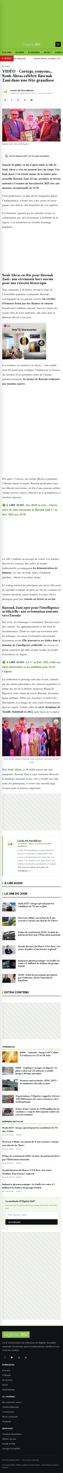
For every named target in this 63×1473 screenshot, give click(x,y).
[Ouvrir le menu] (58, 44)
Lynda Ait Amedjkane (22, 90)
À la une (6, 52)
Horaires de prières (12, 1434)
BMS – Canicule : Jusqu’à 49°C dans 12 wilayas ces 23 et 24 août (39, 1054)
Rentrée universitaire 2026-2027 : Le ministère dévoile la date (39, 1082)
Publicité (6, 1421)
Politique (6, 1375)
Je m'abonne (14, 1222)
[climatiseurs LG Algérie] (31, 341)
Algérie (19, 52)
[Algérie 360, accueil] (31, 44)
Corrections (8, 1411)
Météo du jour (9, 1438)
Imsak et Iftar (8, 1443)
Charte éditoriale (10, 1407)
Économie (34, 52)
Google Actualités (11, 1448)
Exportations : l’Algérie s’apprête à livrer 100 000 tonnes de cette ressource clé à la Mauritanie (38, 1099)
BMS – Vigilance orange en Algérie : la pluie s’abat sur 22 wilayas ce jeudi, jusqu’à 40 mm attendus (36, 1071)
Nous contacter (10, 1416)
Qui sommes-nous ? (12, 1402)
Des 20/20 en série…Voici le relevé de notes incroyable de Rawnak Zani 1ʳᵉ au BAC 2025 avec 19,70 (29, 509)
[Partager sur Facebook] (11, 100)
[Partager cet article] (5, 100)
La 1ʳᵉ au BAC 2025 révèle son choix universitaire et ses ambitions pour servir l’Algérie (31, 666)
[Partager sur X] (18, 100)
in (26, 1357)
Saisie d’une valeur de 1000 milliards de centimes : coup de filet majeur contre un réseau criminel (37, 1112)
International (8, 1389)
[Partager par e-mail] (31, 100)
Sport (47, 52)
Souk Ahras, (15, 769)
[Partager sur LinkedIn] (25, 100)
